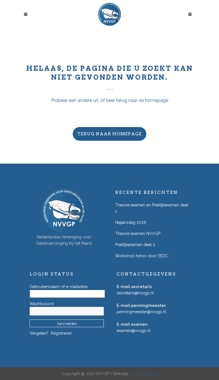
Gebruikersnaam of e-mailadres (59, 286)
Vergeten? (39, 333)
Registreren (61, 333)
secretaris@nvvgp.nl (135, 293)
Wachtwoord (42, 303)
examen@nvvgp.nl (134, 330)
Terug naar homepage (109, 133)
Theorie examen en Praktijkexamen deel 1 (151, 208)
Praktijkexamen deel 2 (135, 244)
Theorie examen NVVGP (137, 233)
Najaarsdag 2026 (130, 222)
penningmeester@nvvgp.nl (141, 311)
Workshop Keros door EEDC (141, 256)
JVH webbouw (143, 373)
